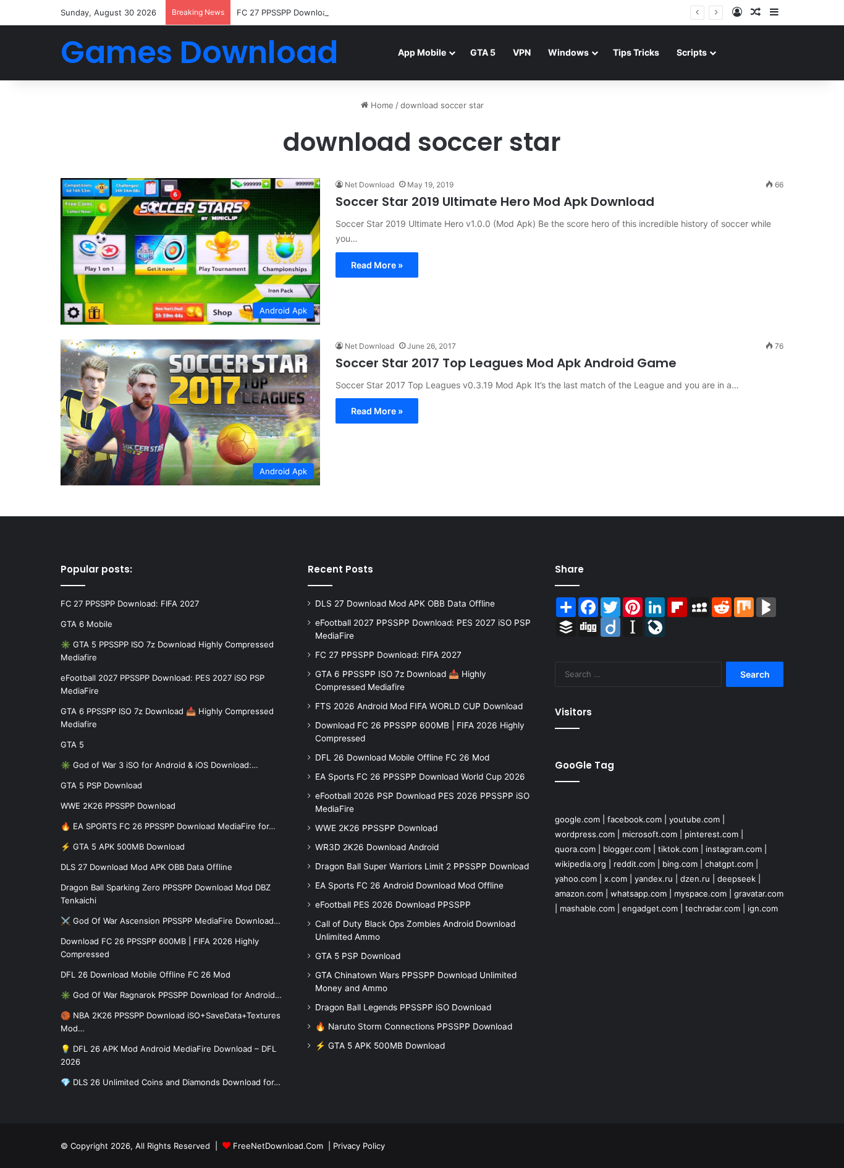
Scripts (692, 52)
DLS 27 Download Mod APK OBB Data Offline (405, 603)
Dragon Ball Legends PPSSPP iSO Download (403, 1007)
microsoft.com (649, 834)
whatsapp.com (638, 893)
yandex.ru (654, 879)
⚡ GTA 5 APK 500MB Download (380, 1046)
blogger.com (627, 849)
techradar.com (712, 908)
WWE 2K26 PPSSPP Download (376, 828)
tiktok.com (678, 849)
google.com (577, 819)
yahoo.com (576, 879)
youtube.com (694, 819)
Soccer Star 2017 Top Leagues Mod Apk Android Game (506, 363)
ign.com (763, 908)
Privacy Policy (359, 1146)
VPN (522, 52)
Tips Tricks (636, 52)
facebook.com (634, 819)
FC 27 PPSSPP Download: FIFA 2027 (306, 12)
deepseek (736, 879)
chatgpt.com (729, 864)
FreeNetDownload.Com (278, 1146)
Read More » (377, 265)
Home (381, 105)
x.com (615, 879)
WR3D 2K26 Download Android (377, 847)
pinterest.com (711, 834)
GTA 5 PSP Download (357, 956)
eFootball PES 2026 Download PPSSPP (393, 905)
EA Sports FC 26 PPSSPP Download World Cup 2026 (420, 777)
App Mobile (422, 52)
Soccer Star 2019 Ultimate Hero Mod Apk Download (494, 201)
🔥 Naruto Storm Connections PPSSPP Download (413, 1026)
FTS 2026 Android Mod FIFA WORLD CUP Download (419, 706)
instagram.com (734, 849)
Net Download (369, 184)
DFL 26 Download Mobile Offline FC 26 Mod (402, 757)
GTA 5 (483, 52)
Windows (568, 52)
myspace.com (700, 893)
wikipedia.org (580, 864)
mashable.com (587, 908)
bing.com (680, 864)
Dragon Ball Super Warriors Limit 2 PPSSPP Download (422, 866)
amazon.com (579, 893)
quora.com (575, 849)
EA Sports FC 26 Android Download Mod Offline (409, 885)
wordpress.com (585, 834)
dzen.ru (695, 879)
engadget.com (650, 908)
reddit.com (634, 864)
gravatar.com (758, 893)
